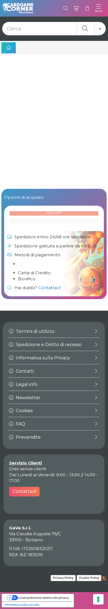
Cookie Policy (89, 578)
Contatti (24, 371)
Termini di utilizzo (35, 331)
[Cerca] (65, 8)
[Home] (8, 47)
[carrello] (76, 8)
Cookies (24, 410)
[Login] (87, 8)
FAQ (20, 424)
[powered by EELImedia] (104, 578)
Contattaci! (49, 287)
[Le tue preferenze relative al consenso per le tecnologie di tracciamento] (98, 599)
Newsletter (28, 397)
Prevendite (28, 437)
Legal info (26, 384)
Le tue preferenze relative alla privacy (43, 597)
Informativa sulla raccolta (21, 604)
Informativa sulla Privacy (42, 357)
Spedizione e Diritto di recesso (48, 344)
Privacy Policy (63, 578)
